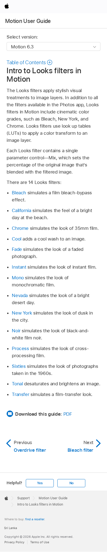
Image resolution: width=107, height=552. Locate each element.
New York (22, 313)
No (71, 483)
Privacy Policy (14, 542)
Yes (40, 483)
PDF (67, 414)
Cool (16, 239)
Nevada (20, 295)
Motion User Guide (28, 21)
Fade (17, 249)
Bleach (19, 192)
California (21, 210)
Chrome (20, 228)
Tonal (17, 383)
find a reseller (34, 519)
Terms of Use (39, 542)
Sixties (19, 366)
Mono (18, 277)
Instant (19, 267)
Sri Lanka (10, 528)
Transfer (20, 394)
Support (23, 498)
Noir (16, 330)
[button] (30, 62)
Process (20, 348)
